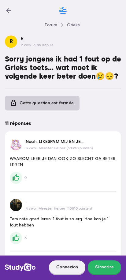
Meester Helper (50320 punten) (66, 148)
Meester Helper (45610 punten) (65, 209)
